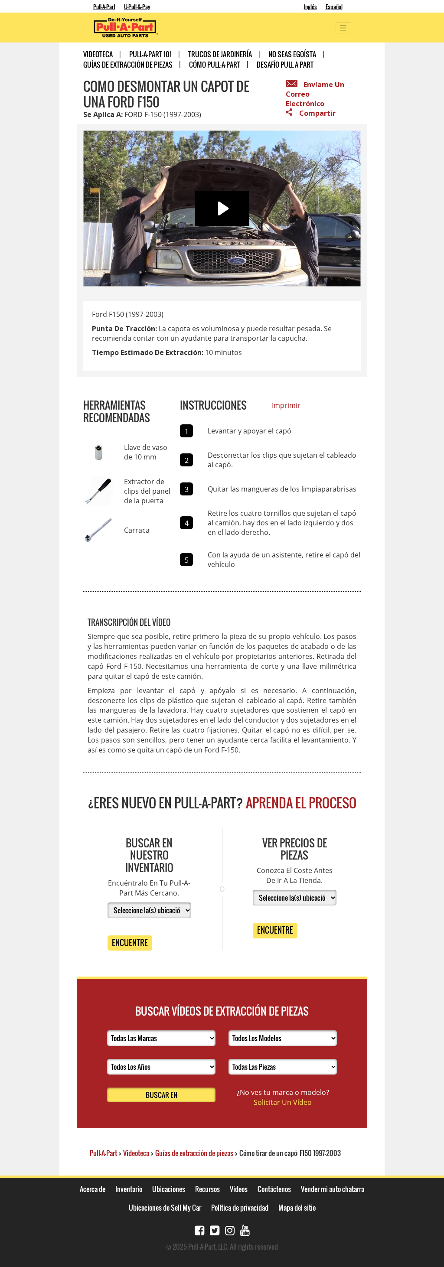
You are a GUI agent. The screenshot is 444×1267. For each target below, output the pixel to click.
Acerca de (92, 1189)
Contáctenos (274, 1189)
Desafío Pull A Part (285, 64)
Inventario (128, 1189)
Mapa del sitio (297, 1207)
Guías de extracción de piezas (128, 64)
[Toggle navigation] (343, 27)
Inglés (310, 6)
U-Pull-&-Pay (137, 6)
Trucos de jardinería (220, 54)
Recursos (207, 1189)
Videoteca (98, 54)
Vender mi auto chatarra (332, 1189)
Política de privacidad (239, 1207)
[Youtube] (245, 1229)
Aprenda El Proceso (301, 802)
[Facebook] (199, 1229)
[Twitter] (214, 1229)
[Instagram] (230, 1229)
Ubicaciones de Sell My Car (165, 1207)
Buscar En (161, 1095)
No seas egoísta (292, 54)
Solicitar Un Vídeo (283, 1102)
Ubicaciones (168, 1189)
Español (334, 6)
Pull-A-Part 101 (150, 54)
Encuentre (130, 942)
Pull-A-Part (104, 6)
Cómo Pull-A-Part (214, 64)
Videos (239, 1189)
